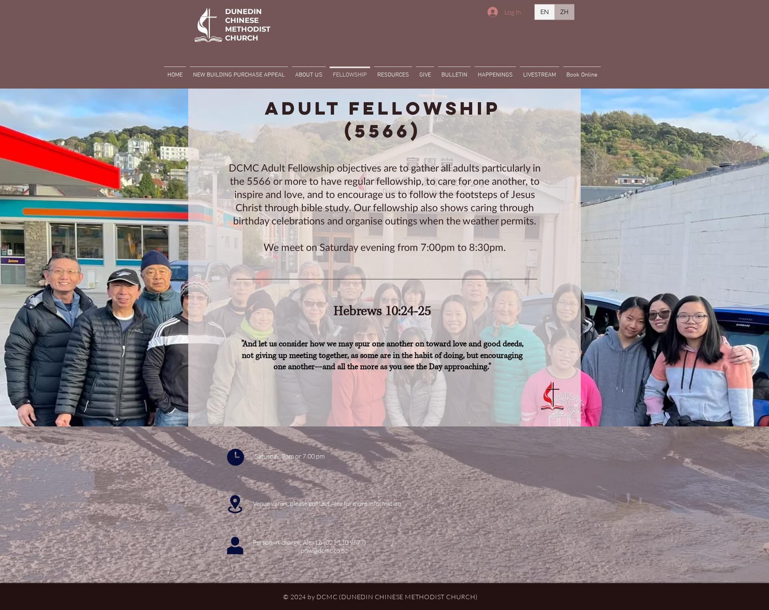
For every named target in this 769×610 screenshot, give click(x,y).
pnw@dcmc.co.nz (324, 550)
